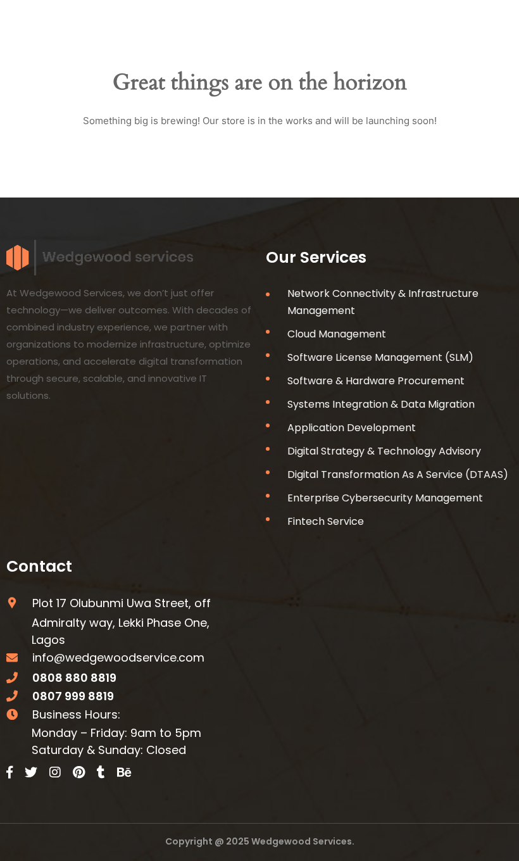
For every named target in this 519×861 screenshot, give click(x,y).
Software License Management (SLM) (380, 357)
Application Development (351, 427)
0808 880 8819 (74, 678)
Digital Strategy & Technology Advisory (384, 451)
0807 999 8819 (73, 696)
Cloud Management (336, 334)
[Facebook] (9, 772)
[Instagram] (55, 772)
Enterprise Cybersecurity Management (385, 498)
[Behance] (124, 772)
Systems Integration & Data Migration (381, 404)
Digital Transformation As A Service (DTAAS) (397, 474)
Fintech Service (325, 521)
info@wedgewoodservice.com (118, 657)
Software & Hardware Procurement (376, 381)
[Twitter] (31, 772)
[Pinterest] (79, 772)
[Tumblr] (101, 772)
